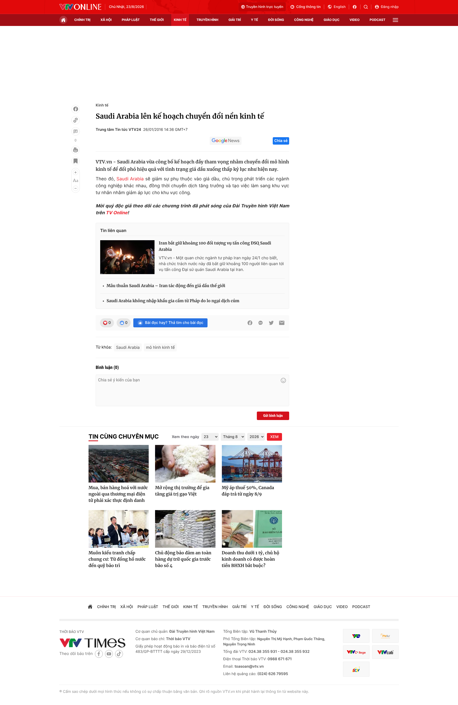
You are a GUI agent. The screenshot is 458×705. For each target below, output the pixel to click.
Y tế (254, 20)
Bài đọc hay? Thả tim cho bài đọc (174, 322)
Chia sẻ (281, 141)
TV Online (116, 213)
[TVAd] (385, 636)
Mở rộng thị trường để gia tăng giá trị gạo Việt (182, 491)
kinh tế (180, 20)
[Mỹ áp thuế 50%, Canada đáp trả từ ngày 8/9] (252, 464)
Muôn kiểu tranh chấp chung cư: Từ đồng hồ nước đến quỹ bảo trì (117, 559)
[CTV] (356, 652)
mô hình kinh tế (160, 347)
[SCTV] (356, 669)
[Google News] (225, 141)
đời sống (276, 20)
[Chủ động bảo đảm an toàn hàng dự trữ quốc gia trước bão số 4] (185, 529)
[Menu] (395, 20)
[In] (75, 150)
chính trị (82, 20)
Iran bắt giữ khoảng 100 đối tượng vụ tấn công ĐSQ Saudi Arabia (215, 246)
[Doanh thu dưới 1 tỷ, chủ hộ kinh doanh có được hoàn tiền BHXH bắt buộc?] (252, 529)
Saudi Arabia (130, 179)
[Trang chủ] (63, 20)
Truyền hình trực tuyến (264, 7)
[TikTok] (119, 654)
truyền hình (207, 20)
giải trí (234, 20)
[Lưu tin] (75, 161)
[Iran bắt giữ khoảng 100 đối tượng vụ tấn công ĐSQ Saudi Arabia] (127, 257)
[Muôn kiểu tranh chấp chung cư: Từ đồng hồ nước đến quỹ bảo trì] (119, 529)
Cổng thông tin (308, 7)
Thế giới (157, 20)
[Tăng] (75, 172)
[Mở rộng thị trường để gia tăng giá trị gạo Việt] (185, 464)
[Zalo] (260, 323)
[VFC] (356, 636)
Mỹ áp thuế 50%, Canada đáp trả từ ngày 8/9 (248, 491)
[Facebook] (75, 109)
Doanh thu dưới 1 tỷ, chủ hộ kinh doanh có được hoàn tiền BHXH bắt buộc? (250, 559)
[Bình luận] (75, 131)
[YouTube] (109, 654)
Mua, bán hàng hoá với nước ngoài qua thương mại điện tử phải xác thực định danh (118, 494)
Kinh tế (102, 105)
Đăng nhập (390, 7)
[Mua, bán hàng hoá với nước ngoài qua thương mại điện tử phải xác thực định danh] (119, 464)
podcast (377, 20)
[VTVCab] (385, 652)
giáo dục (332, 20)
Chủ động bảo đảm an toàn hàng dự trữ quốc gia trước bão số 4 (183, 559)
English (340, 7)
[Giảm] (75, 188)
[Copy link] (75, 120)
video (355, 20)
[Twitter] (271, 323)
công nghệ (304, 20)
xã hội (106, 20)
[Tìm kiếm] (367, 7)
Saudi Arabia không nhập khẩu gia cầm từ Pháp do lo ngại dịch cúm (173, 301)
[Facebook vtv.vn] (356, 7)
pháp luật (131, 20)
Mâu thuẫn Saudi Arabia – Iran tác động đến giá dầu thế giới (166, 285)
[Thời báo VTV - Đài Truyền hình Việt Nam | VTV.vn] (80, 7)
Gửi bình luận (273, 416)
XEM (274, 437)
